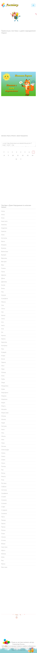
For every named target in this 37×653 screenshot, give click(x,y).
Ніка (2, 433)
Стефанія (4, 510)
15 (16, 159)
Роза (2, 480)
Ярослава (4, 567)
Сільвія (3, 496)
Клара (3, 355)
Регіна (3, 473)
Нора (3, 443)
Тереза (3, 527)
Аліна (3, 211)
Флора (3, 543)
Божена (3, 248)
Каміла (3, 335)
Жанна (3, 302)
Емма (3, 288)
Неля (2, 429)
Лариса (3, 362)
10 (13, 155)
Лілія (2, 375)
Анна (2, 234)
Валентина (4, 251)
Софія (3, 506)
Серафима (4, 493)
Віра (2, 265)
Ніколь (3, 436)
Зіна (2, 305)
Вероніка (4, 258)
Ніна (2, 439)
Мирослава (4, 412)
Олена (3, 453)
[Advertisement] (18, 53)
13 (27, 155)
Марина (3, 396)
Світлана (4, 490)
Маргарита (4, 392)
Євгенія (3, 295)
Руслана (3, 483)
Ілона (3, 318)
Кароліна (4, 342)
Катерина (4, 345)
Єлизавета (4, 298)
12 (22, 155)
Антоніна (4, 238)
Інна (2, 328)
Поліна (3, 466)
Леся (2, 365)
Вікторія (3, 261)
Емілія (3, 285)
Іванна (3, 315)
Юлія (2, 557)
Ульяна (3, 537)
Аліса (3, 214)
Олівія (3, 459)
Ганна (3, 271)
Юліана (3, 553)
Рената (3, 476)
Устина (3, 540)
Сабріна (3, 486)
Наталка (4, 426)
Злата (3, 308)
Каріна (3, 339)
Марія (3, 402)
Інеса (2, 325)
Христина (4, 547)
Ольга (3, 463)
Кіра (2, 349)
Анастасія (4, 221)
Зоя (2, 312)
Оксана (3, 446)
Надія (3, 423)
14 (32, 155)
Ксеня (3, 359)
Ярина (3, 564)
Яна (2, 560)
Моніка (3, 419)
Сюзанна (4, 513)
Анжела (3, 231)
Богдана (3, 245)
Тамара (3, 520)
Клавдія (3, 352)
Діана (3, 278)
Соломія (4, 503)
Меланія (4, 409)
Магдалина (4, 386)
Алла (2, 218)
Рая (2, 470)
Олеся (3, 456)
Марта (3, 406)
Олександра (5, 449)
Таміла (3, 523)
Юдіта (3, 550)
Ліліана (3, 372)
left (3, 152)
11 (17, 155)
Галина (3, 268)
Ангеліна (4, 224)
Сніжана (4, 500)
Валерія (3, 255)
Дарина (3, 275)
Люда (3, 382)
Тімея (3, 533)
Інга (2, 322)
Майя (3, 389)
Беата (3, 241)
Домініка (4, 281)
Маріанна (4, 399)
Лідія (2, 369)
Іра (2, 332)
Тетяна (3, 530)
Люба (3, 379)
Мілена (3, 416)
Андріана (4, 228)
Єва (2, 292)
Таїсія (3, 517)
